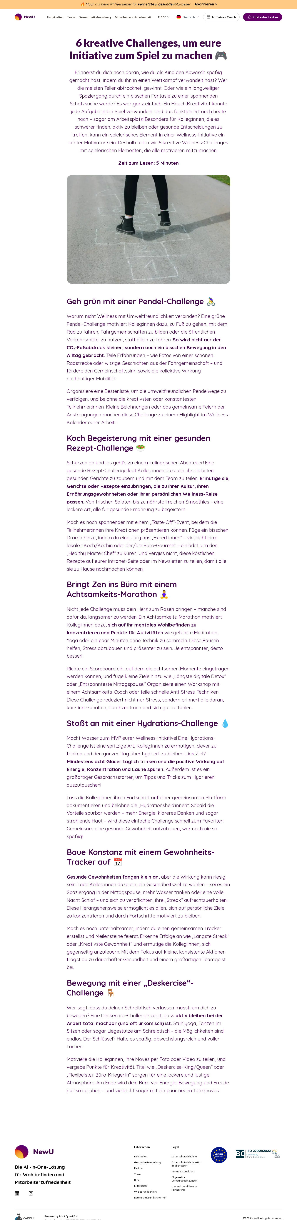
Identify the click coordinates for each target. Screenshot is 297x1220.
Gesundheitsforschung (147, 1162)
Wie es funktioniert (145, 1191)
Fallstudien (140, 1156)
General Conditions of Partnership (184, 1188)
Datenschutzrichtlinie (184, 1156)
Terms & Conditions (183, 1171)
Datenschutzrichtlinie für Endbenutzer (186, 1164)
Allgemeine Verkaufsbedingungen (184, 1179)
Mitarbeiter (140, 1185)
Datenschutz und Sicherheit (150, 1197)
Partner (138, 1168)
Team (137, 1174)
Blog (136, 1180)
